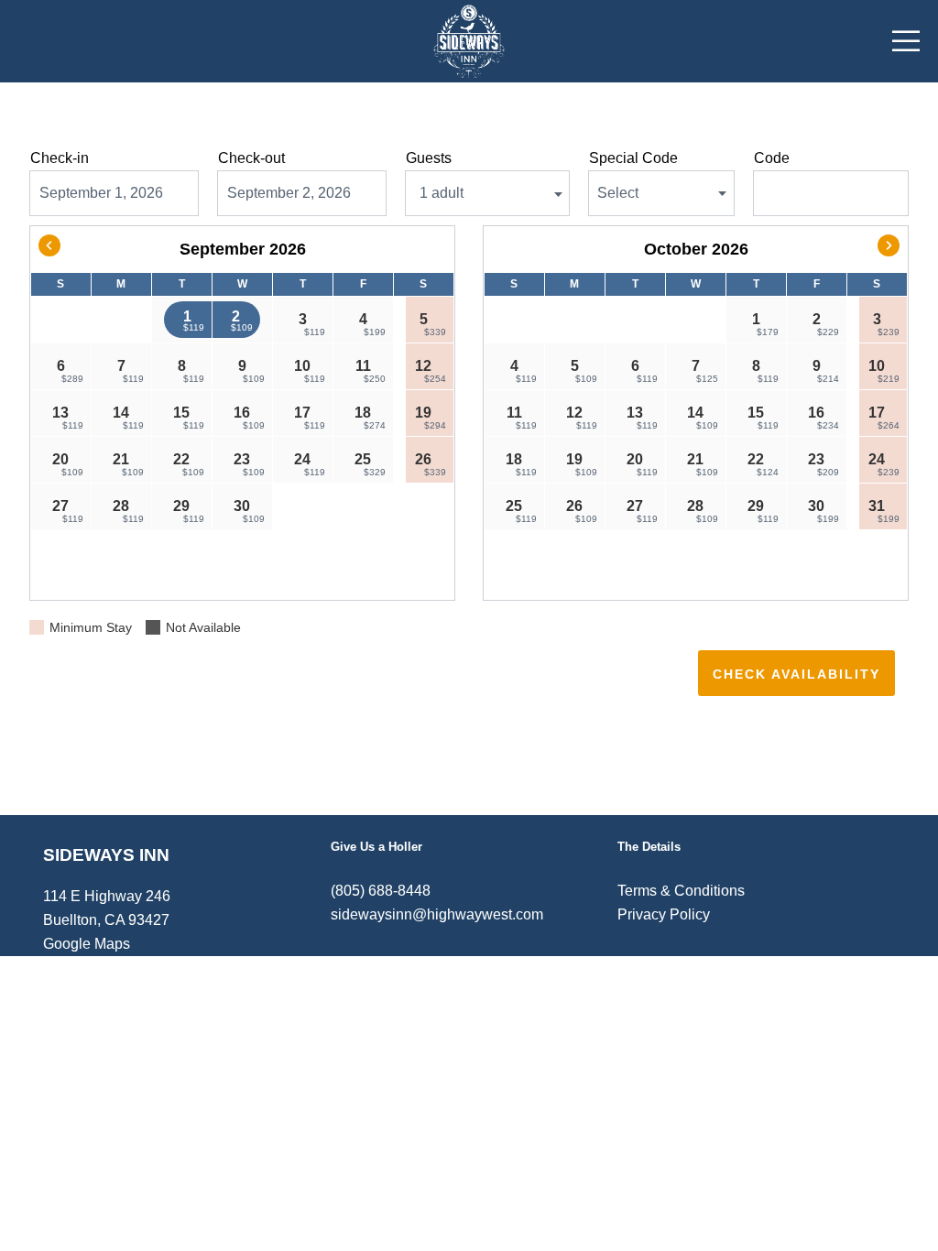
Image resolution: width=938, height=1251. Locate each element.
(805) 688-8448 (381, 890)
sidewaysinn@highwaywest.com (437, 914)
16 (249, 417)
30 (249, 511)
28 (128, 511)
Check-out (251, 158)
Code (772, 158)
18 (370, 417)
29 (188, 511)
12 (430, 371)
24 (309, 464)
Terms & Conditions (681, 890)
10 (309, 371)
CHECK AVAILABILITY (796, 674)
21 (128, 464)
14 (128, 417)
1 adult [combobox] (442, 193)
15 (188, 417)
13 (67, 417)
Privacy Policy (663, 914)
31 (884, 511)
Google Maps (86, 944)
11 (370, 371)
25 (370, 464)
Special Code (633, 158)
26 (430, 464)
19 (430, 417)
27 (67, 511)
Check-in (59, 158)
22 (188, 464)
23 (249, 464)
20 (67, 464)
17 (309, 417)
